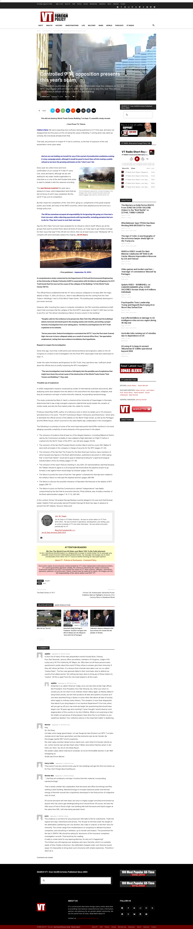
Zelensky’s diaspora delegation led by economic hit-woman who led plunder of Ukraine (101, 630)
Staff (73, 4)
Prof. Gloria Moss (126, 392)
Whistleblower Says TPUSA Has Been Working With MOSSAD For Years (138, 224)
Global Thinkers (126, 420)
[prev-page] (38, 639)
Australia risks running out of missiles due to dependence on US (138, 334)
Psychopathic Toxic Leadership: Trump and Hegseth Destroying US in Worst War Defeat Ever (138, 305)
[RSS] (136, 7)
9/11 (44, 583)
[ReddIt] (73, 110)
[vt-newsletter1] (136, 413)
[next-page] (41, 639)
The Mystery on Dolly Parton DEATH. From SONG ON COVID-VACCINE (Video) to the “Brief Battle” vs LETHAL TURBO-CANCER (137, 209)
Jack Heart (150, 390)
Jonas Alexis (131, 385)
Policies (79, 4)
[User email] (41, 538)
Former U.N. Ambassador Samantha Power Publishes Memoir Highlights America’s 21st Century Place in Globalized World (98, 595)
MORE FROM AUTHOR (62, 605)
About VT (67, 4)
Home (39, 31)
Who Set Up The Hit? (44, 628)
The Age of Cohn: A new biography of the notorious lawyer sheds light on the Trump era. (138, 238)
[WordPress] (150, 7)
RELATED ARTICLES (45, 605)
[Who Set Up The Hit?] (49, 618)
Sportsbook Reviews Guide (62, 927)
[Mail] (125, 7)
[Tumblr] (88, 110)
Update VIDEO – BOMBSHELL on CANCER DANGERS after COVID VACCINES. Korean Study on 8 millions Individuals (138, 288)
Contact (123, 4)
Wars (101, 25)
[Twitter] (143, 7)
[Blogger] (117, 7)
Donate (86, 4)
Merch (109, 4)
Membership (93, 4)
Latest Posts (126, 200)
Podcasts (119, 25)
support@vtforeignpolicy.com (88, 918)
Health (49, 25)
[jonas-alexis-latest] (136, 373)
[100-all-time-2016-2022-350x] (138, 887)
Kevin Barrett (143, 385)
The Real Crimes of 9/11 (46, 593)
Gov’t (40, 25)
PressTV (47, 581)
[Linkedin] (68, 110)
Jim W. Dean (46, 96)
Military (91, 25)
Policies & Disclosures (73, 560)
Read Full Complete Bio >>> (65, 530)
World (109, 25)
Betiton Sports (75, 927)
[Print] (83, 110)
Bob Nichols (133, 395)
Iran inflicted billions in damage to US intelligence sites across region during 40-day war (138, 320)
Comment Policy (89, 560)
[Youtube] (154, 7)
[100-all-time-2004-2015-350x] (138, 876)
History (59, 25)
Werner (47, 725)
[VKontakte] (147, 7)
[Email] (78, 110)
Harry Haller (49, 763)
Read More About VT (97, 913)
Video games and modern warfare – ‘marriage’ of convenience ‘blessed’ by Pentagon (138, 271)
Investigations (72, 25)
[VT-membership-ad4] (138, 136)
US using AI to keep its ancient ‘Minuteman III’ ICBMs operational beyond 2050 (136, 348)
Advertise (116, 4)
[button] (153, 26)
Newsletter (102, 4)
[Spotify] (139, 7)
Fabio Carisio (140, 390)
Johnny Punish (141, 399)
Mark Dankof (139, 392)
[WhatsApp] (63, 110)
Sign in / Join (59, 4)
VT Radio (130, 25)
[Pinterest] (58, 110)
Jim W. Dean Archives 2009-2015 (53, 532)
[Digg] (93, 110)
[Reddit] (128, 7)
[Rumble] (132, 7)
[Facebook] (121, 7)
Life (83, 25)
